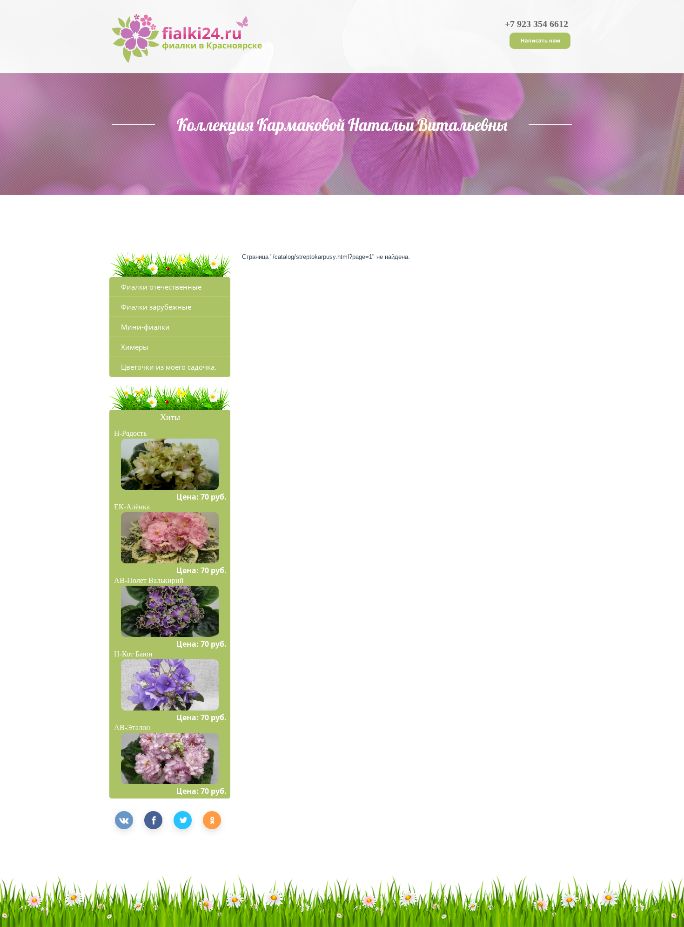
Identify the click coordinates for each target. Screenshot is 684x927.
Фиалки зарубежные (156, 306)
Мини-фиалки (145, 327)
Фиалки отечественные (161, 286)
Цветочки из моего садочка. (168, 367)
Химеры (134, 347)
